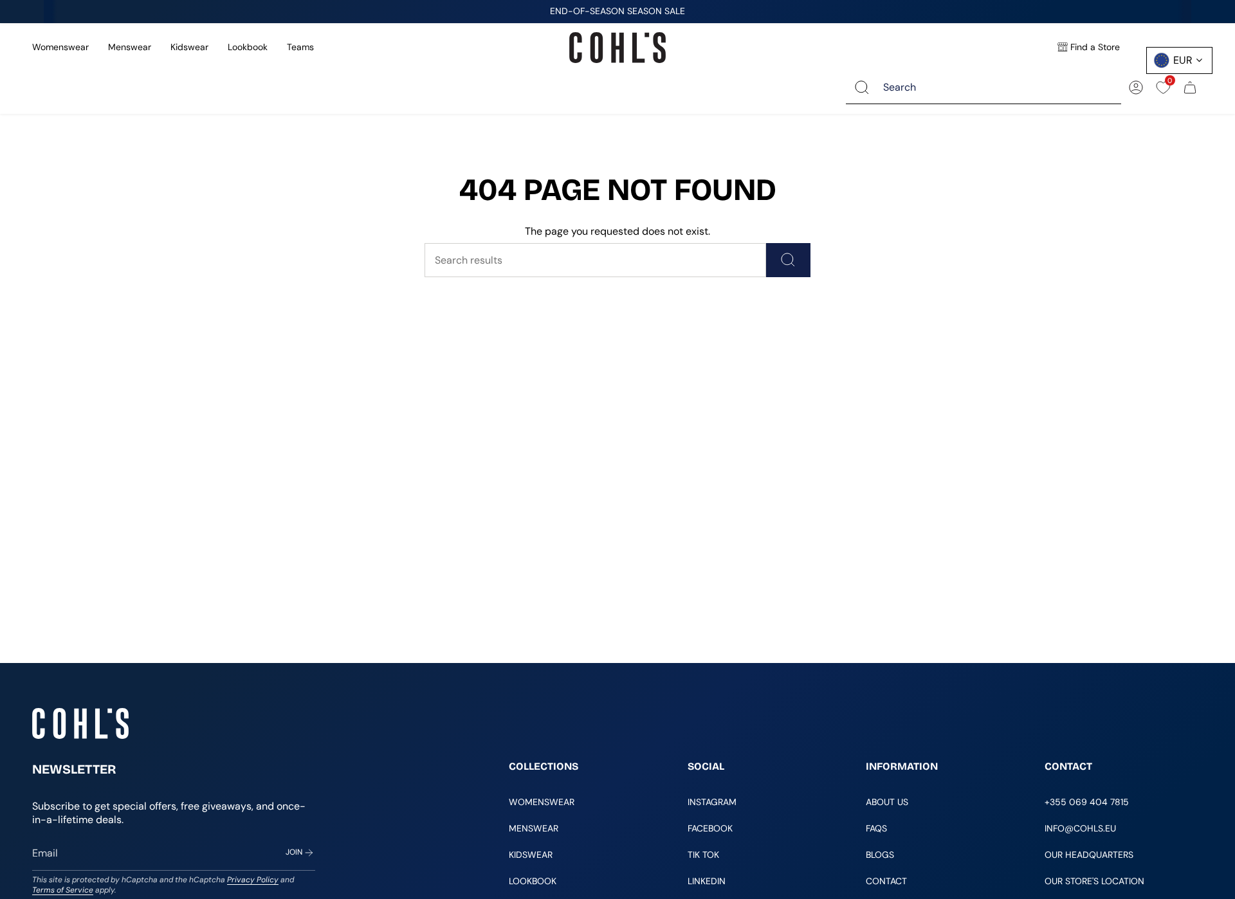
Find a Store (1095, 47)
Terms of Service (62, 890)
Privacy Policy (253, 880)
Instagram (712, 802)
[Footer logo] (80, 723)
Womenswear (60, 47)
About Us (887, 802)
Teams (300, 47)
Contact (886, 881)
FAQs (876, 828)
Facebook (710, 828)
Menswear (129, 47)
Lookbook (248, 47)
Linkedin (707, 881)
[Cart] (1190, 87)
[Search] (862, 87)
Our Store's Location (1094, 881)
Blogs (880, 854)
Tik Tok (703, 854)
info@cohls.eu (1080, 828)
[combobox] (993, 87)
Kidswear (189, 47)
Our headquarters (1089, 854)
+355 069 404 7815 (1087, 802)
